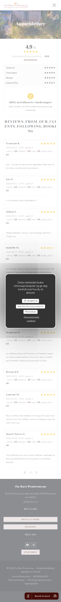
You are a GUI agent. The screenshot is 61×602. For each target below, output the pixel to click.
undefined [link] (31, 320)
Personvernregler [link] (31, 317)
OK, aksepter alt (30, 301)
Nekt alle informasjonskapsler (31, 306)
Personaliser (30, 311)
